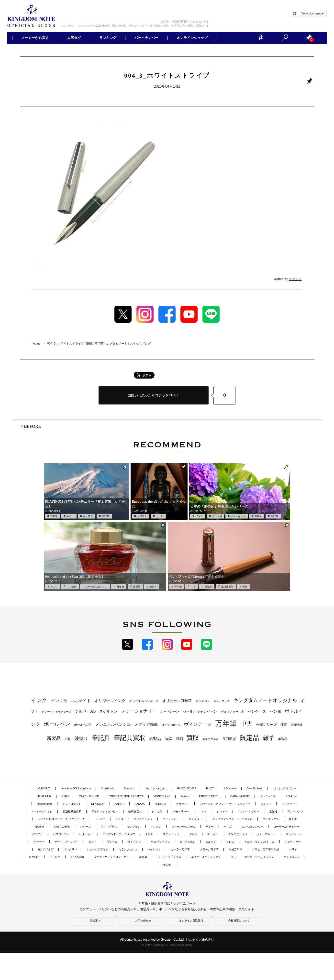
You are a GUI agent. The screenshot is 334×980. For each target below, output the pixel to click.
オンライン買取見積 (191, 920)
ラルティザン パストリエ (259, 841)
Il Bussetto (230, 788)
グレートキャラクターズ (56, 711)
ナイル (159, 516)
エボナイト (81, 700)
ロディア (266, 803)
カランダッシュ (128, 849)
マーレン (212, 834)
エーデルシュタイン (97, 586)
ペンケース (257, 711)
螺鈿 (179, 739)
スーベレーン (169, 711)
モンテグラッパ (237, 834)
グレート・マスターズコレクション (252, 856)
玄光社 (273, 811)
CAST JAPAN (62, 826)
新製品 (136, 586)
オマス (149, 834)
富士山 (70, 516)
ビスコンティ (61, 834)
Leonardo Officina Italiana (76, 788)
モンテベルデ (45, 849)
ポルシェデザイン (248, 811)
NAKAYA (139, 803)
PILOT (210, 788)
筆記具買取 (227, 586)
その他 (167, 864)
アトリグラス (109, 826)
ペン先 (275, 711)
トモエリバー (181, 811)
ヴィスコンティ (143, 819)
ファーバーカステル (183, 826)
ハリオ (293, 849)
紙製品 (155, 739)
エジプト (142, 516)
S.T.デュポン (187, 841)
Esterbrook (107, 788)
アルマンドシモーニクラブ (119, 834)
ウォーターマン (160, 841)
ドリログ (55, 856)
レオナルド (86, 834)
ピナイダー (195, 819)
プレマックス (271, 819)
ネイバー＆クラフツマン (206, 856)
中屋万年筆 (235, 849)
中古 (193, 586)
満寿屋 (143, 856)
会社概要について (239, 920)
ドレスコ (100, 819)
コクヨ (203, 811)
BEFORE (32, 426)
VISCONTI (44, 788)
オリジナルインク (110, 701)
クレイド (222, 811)
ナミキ (120, 819)
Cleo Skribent (254, 788)
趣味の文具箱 (210, 739)
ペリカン (156, 826)
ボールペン (57, 724)
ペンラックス (268, 796)
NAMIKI (39, 826)
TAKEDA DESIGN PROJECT (126, 796)
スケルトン (108, 711)
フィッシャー (171, 819)
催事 (283, 724)
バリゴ (228, 826)
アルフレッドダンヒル (104, 811)
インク (199, 516)
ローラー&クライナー (286, 826)
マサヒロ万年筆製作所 (265, 849)
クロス (230, 841)
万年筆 (54, 516)
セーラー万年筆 (180, 849)
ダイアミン (134, 841)
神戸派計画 (77, 856)
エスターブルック (42, 811)
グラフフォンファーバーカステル (232, 819)
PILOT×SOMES (186, 788)
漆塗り (81, 738)
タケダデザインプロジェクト (111, 856)
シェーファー (293, 841)
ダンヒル (112, 841)
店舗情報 (296, 724)
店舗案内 (95, 920)
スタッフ (295, 279)
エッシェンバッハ (252, 826)
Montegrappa (44, 803)
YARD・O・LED (89, 796)
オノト (93, 841)
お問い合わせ (143, 920)
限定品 (249, 737)
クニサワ (157, 811)
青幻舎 (293, 819)
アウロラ (37, 834)
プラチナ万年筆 (209, 849)
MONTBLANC (162, 796)
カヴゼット (182, 803)
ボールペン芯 (83, 724)
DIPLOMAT (98, 803)
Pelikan (184, 796)
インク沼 (217, 516)
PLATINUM (44, 796)
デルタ (193, 834)
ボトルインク (238, 516)
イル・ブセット (266, 834)
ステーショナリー (138, 711)
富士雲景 (88, 516)
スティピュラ (171, 834)
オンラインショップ (192, 38)
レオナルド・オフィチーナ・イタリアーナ (225, 803)
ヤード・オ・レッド (67, 841)
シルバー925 (85, 711)
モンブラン (134, 826)
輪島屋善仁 (135, 811)
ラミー (210, 826)
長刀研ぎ (229, 739)
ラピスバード (289, 803)
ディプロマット (71, 803)
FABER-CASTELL (209, 796)
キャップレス (222, 701)
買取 (244, 586)
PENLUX (291, 796)
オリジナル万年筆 (177, 701)
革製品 (283, 739)
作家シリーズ (266, 724)
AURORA (160, 803)
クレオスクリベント (284, 788)
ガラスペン (202, 701)
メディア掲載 (146, 724)
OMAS (65, 796)
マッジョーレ (294, 834)
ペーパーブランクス (169, 856)
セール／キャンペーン (200, 711)
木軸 (67, 739)
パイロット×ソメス (155, 788)
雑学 (268, 738)
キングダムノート (294, 856)
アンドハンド (295, 811)
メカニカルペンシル (113, 724)
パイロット (154, 849)
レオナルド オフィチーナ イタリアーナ (61, 819)
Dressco (129, 788)
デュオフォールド (232, 711)
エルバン (210, 841)
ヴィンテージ (198, 724)
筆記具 (105, 516)
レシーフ (85, 826)
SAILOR (119, 803)
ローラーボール (170, 724)
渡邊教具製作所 (72, 811)
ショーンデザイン (98, 849)
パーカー (39, 841)
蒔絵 (168, 738)
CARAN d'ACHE (240, 796)
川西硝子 (34, 856)
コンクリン (70, 849)
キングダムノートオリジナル (265, 700)
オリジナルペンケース (144, 701)
